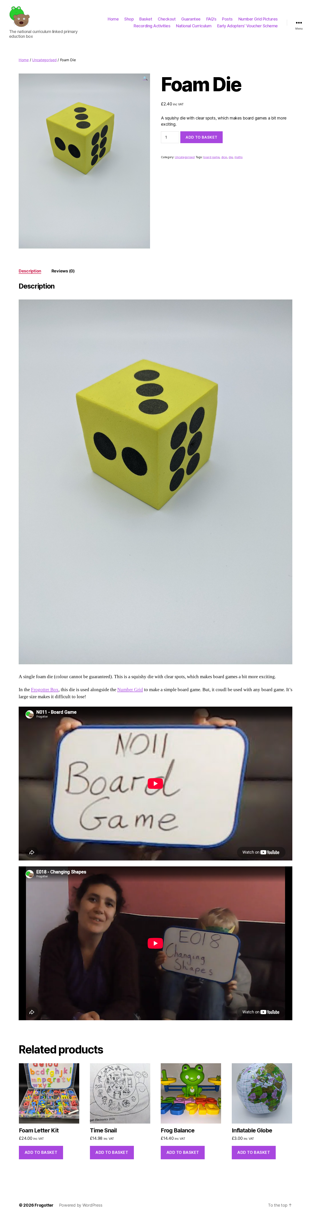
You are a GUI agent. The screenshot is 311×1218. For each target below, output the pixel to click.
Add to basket (201, 137)
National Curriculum (194, 25)
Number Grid (130, 690)
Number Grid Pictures (258, 19)
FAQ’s (211, 19)
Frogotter (44, 1205)
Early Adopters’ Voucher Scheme (247, 25)
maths (239, 157)
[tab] (30, 271)
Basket (145, 19)
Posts (227, 19)
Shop (129, 19)
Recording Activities (152, 25)
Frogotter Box (45, 690)
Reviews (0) (63, 271)
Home (113, 19)
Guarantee (191, 19)
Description (30, 271)
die (231, 157)
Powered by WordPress (80, 1205)
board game (211, 157)
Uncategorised (44, 60)
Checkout (167, 19)
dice (224, 157)
